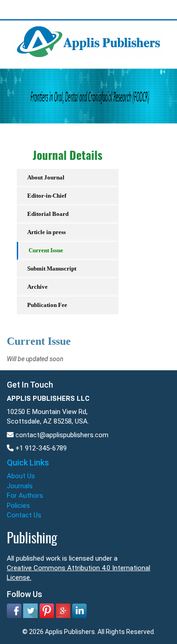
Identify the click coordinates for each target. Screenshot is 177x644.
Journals (20, 486)
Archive (37, 286)
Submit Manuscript (51, 268)
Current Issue (46, 250)
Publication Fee (47, 305)
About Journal (45, 177)
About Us (21, 476)
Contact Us (24, 515)
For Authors (25, 495)
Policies (18, 505)
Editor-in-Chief (46, 195)
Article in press (46, 232)
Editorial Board (48, 213)
